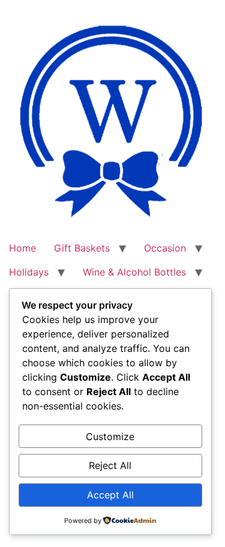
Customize (110, 437)
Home (22, 248)
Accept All (110, 495)
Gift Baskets (82, 248)
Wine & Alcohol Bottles (134, 272)
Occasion (165, 248)
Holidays (29, 272)
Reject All (110, 465)
